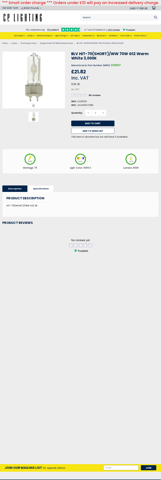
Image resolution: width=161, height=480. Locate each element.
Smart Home (139, 35)
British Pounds (31, 8)
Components (87, 35)
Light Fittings (61, 35)
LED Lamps (18, 35)
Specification (41, 188)
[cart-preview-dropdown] (153, 8)
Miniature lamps (44, 35)
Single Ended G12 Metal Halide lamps (56, 43)
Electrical (101, 35)
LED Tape (74, 35)
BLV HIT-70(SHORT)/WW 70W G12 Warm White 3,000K (100, 43)
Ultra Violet (125, 35)
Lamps (30, 35)
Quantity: (77, 112)
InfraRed (113, 35)
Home (5, 43)
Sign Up (143, 8)
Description (15, 188)
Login (133, 8)
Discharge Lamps (28, 43)
